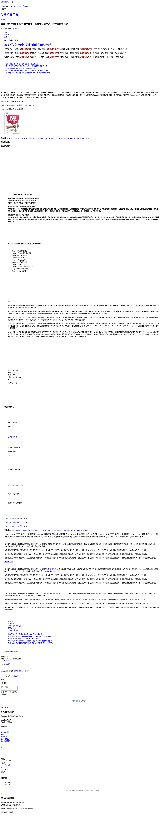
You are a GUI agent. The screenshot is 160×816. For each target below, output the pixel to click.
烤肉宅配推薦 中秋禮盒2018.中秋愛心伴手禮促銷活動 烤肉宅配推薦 (26, 70)
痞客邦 (16, 671)
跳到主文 (4, 19)
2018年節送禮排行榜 (14, 626)
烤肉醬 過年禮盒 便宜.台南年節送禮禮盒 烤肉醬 (20, 68)
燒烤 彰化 (11, 621)
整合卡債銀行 (5, 741)
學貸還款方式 (5, 737)
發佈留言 (3, 694)
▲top (2, 679)
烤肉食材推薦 (8, 562)
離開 (10, 812)
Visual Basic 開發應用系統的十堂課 (15, 518)
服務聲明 (97, 790)
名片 (5, 37)
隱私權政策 (90, 790)
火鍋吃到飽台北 (28, 105)
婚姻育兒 (16, 28)
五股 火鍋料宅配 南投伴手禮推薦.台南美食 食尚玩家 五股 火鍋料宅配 (27, 73)
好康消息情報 (10, 14)
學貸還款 (4, 734)
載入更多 (3, 683)
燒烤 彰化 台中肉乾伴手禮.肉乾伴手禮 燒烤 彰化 (28, 44)
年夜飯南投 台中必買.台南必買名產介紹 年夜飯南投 (21, 64)
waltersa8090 (5, 660)
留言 (20, 671)
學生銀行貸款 (5, 732)
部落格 (6, 34)
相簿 (5, 32)
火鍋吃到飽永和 (13, 630)
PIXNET (66, 790)
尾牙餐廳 (11, 623)
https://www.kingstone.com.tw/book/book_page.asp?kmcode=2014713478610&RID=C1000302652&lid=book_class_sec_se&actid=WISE (48, 138)
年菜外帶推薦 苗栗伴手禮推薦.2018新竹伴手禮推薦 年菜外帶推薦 (25, 66)
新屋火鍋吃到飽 (142, 607)
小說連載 (15, 676)
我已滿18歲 (4, 812)
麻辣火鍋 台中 (12, 628)
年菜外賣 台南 (49, 569)
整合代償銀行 (5, 739)
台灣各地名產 (12, 437)
